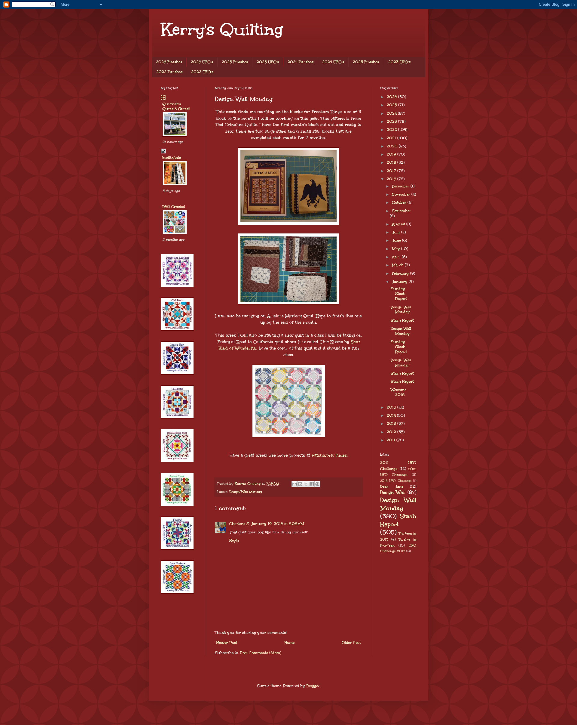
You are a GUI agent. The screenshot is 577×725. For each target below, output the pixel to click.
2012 (392, 432)
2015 (392, 407)
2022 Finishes (169, 71)
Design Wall (392, 492)
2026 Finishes (169, 62)
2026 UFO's (202, 62)
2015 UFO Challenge (395, 481)
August (399, 224)
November (401, 194)
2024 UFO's (333, 62)
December (401, 186)
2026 (392, 96)
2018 (392, 162)
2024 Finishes (300, 62)
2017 (392, 170)
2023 (392, 121)
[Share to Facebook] (312, 484)
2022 (392, 129)
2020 (393, 146)
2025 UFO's (268, 62)
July (396, 232)
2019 (392, 154)
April (397, 257)
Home (289, 642)
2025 (392, 105)
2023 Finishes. (366, 62)
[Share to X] (306, 484)
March (398, 265)
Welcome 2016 (398, 392)
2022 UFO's (202, 71)
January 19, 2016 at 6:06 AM (277, 523)
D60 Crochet (173, 206)
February (401, 273)
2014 (392, 415)
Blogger (313, 685)
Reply (234, 540)
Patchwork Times (328, 455)
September (401, 210)
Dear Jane (391, 486)
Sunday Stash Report (399, 293)
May (396, 248)
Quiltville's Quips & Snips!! (176, 106)
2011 (391, 440)
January (400, 281)
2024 (392, 113)
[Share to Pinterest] (317, 484)
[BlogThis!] (300, 484)
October (400, 202)
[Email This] (295, 484)
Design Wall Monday (245, 491)
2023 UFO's (399, 62)
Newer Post (226, 642)
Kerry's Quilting (222, 29)
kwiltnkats (171, 157)
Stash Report (402, 320)
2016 (392, 179)
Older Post (351, 642)
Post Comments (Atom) (260, 652)
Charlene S (239, 523)
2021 (392, 138)
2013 (392, 423)
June (397, 240)
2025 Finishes (235, 62)
